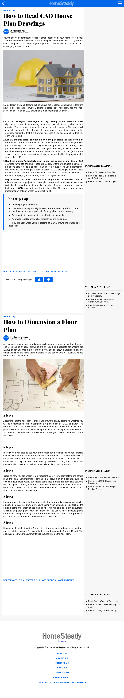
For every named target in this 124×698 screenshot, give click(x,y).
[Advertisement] (25, 251)
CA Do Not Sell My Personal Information (62, 682)
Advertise (62, 658)
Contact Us (62, 663)
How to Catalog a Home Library (102, 610)
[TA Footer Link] (62, 641)
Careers (62, 668)
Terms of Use (62, 673)
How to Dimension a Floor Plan (102, 172)
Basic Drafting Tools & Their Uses (103, 601)
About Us (62, 653)
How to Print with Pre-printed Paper (104, 477)
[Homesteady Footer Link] (62, 636)
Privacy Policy (62, 677)
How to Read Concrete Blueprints (103, 182)
